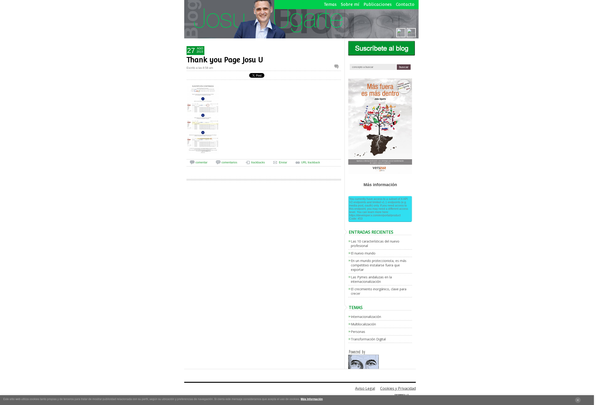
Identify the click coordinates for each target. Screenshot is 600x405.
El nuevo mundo (363, 253)
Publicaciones (378, 4)
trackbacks (258, 162)
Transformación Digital (368, 339)
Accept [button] (578, 400)
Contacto (405, 4)
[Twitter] (411, 32)
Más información (312, 399)
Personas (358, 331)
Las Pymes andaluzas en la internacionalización (371, 279)
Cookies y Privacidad (398, 388)
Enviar (283, 162)
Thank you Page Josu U (225, 60)
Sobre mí (350, 4)
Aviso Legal (365, 388)
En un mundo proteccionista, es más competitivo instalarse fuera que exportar (378, 265)
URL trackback (310, 162)
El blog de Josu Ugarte (301, 19)
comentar (201, 162)
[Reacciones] (337, 66)
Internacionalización (366, 316)
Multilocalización (363, 324)
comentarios (229, 162)
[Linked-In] (400, 32)
